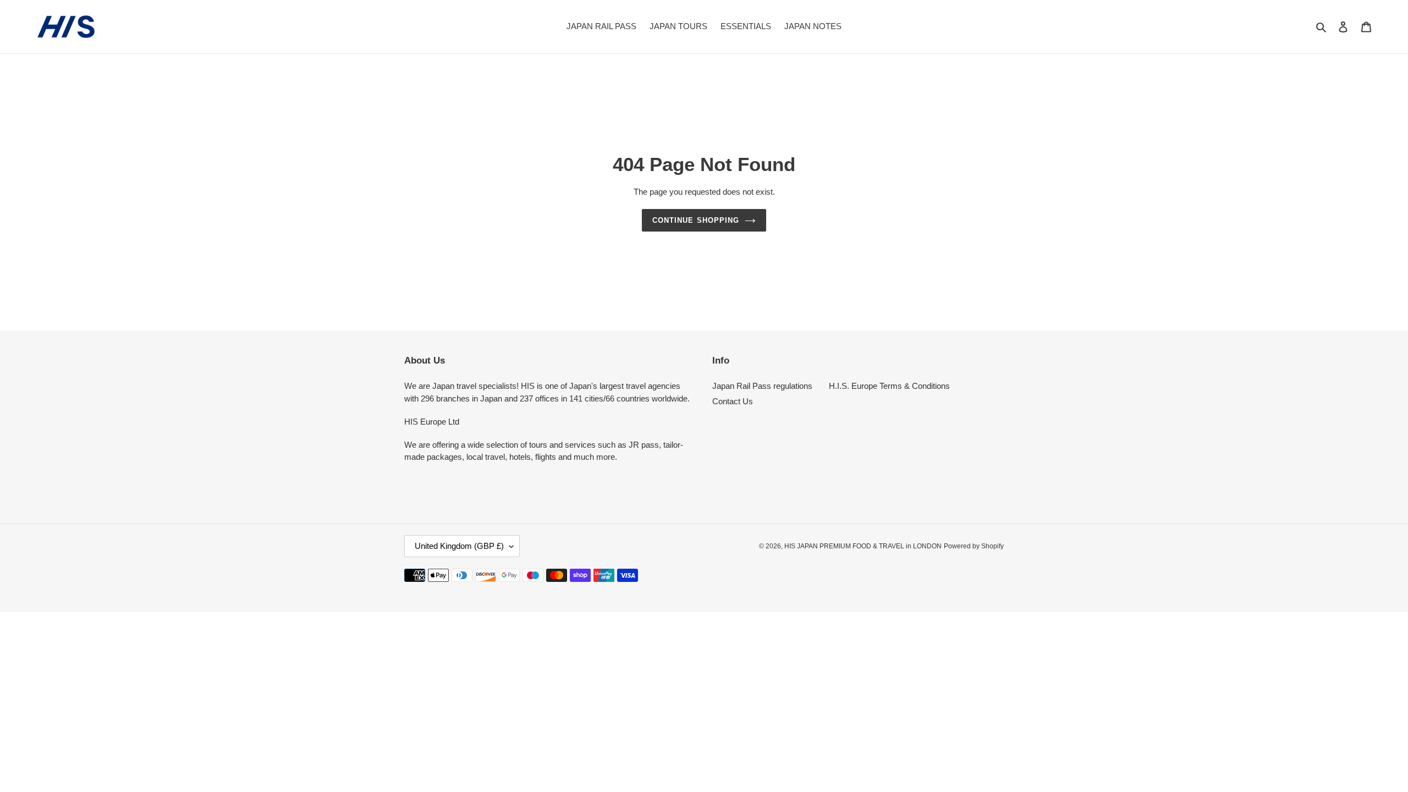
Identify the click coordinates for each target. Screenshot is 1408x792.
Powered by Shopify (974, 546)
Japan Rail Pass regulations (762, 386)
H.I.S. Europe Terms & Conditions (889, 386)
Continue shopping (695, 220)
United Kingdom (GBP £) (459, 546)
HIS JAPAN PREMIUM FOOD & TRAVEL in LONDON (863, 546)
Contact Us (732, 401)
